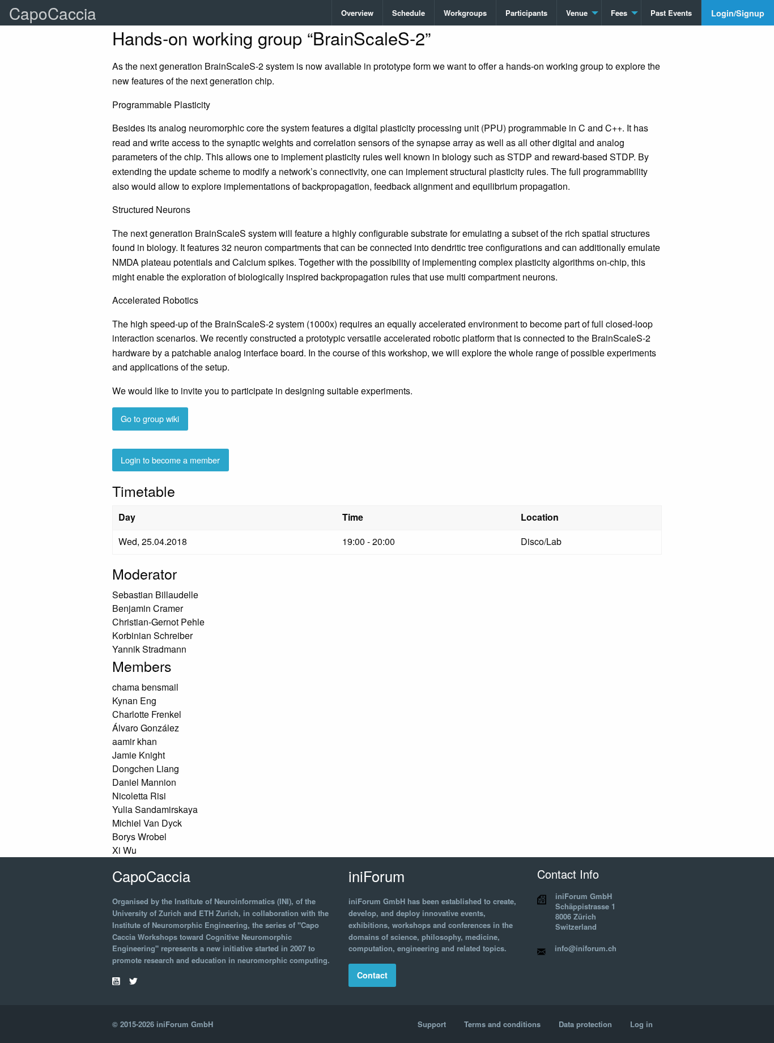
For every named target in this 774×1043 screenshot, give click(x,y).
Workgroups (465, 12)
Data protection (585, 1024)
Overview (357, 12)
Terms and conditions (502, 1024)
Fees (619, 12)
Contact (372, 975)
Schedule (408, 12)
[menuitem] (357, 12)
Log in (641, 1024)
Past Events (671, 12)
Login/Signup (737, 13)
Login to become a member (170, 460)
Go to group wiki (150, 418)
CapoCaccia (52, 13)
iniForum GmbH (184, 1024)
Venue (577, 12)
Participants (526, 12)
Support (432, 1024)
